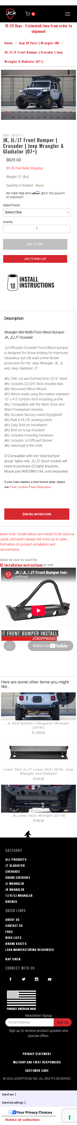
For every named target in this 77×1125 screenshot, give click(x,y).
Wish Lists (13, 937)
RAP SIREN (13, 959)
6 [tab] (38, 112)
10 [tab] (64, 112)
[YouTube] (49, 979)
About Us (12, 919)
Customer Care (37, 1070)
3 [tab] (19, 112)
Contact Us (14, 925)
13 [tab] (19, 118)
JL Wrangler (14, 883)
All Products (16, 859)
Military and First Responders (37, 1062)
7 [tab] (45, 112)
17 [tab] (45, 118)
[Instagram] (36, 979)
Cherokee (12, 871)
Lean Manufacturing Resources (29, 949)
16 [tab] (38, 118)
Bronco (11, 901)
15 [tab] (32, 118)
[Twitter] (23, 979)
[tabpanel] (38, 95)
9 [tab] (58, 112)
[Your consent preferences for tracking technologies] (69, 1117)
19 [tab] (58, 118)
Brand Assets (16, 943)
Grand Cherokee (17, 877)
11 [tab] (70, 112)
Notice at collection (22, 1119)
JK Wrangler (14, 889)
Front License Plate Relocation (30, 487)
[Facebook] (10, 979)
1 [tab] (6, 112)
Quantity (8, 221)
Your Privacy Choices (34, 1112)
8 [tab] (51, 112)
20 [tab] (64, 118)
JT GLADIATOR (15, 865)
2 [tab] (13, 112)
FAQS (9, 931)
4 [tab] (26, 112)
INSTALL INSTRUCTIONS (38, 514)
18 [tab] (51, 118)
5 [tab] (32, 112)
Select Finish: (12, 205)
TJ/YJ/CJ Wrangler (19, 895)
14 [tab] (26, 118)
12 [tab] (13, 118)
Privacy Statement (37, 1053)
